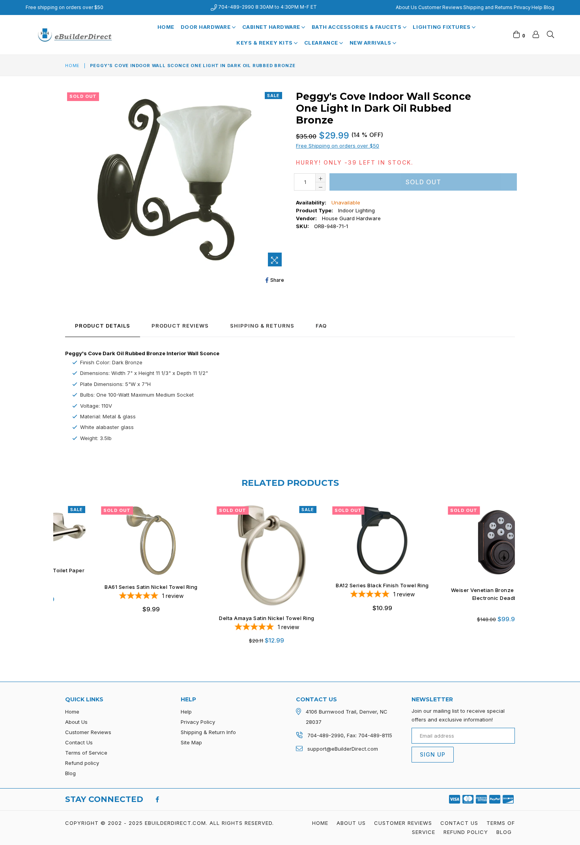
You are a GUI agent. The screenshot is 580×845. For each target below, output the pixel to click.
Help (537, 7)
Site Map (191, 742)
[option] (111, 564)
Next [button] (523, 568)
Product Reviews (180, 325)
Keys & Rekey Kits (265, 42)
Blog (549, 7)
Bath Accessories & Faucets (357, 27)
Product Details (102, 325)
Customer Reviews (440, 7)
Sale (273, 95)
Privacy (522, 7)
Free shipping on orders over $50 (64, 7)
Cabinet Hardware (272, 27)
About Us (406, 7)
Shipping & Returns (262, 325)
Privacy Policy (198, 722)
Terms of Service (86, 752)
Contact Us (79, 742)
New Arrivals (371, 42)
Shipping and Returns (488, 7)
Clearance (321, 42)
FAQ (321, 325)
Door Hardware (206, 27)
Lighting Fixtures (442, 27)
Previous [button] (57, 568)
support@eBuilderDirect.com (342, 749)
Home (165, 27)
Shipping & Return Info (208, 732)
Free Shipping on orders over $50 (337, 145)
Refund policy (82, 763)
